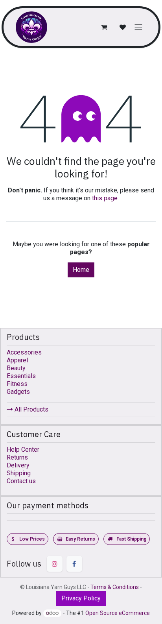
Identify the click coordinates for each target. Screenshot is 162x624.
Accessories (24, 352)
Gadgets (18, 391)
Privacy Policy (81, 598)
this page (105, 198)
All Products (30, 409)
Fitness (17, 384)
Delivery (18, 465)
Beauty (16, 368)
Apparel (17, 360)
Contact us (21, 481)
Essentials (21, 376)
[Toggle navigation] (138, 27)
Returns (17, 457)
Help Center (23, 449)
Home (81, 269)
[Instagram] (55, 564)
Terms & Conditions (114, 587)
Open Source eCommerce (117, 613)
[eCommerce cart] (104, 27)
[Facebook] (74, 564)
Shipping (19, 473)
